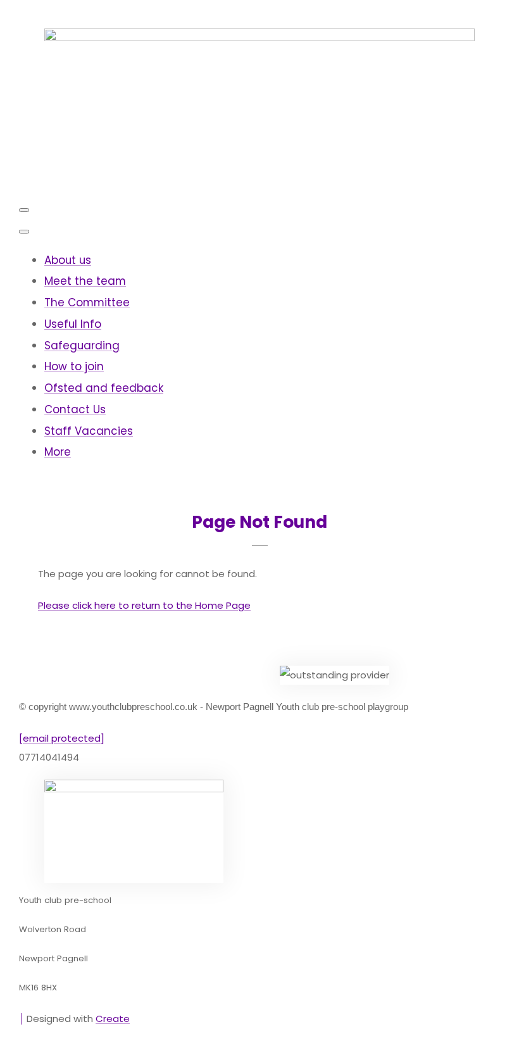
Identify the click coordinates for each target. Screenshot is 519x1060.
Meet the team (85, 281)
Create (113, 1018)
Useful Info (72, 324)
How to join (74, 366)
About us (67, 260)
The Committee (87, 302)
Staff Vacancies (88, 431)
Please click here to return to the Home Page (144, 605)
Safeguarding (82, 345)
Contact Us (75, 409)
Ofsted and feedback (103, 388)
